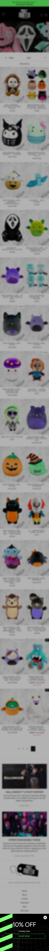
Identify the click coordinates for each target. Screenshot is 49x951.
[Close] (45, 917)
